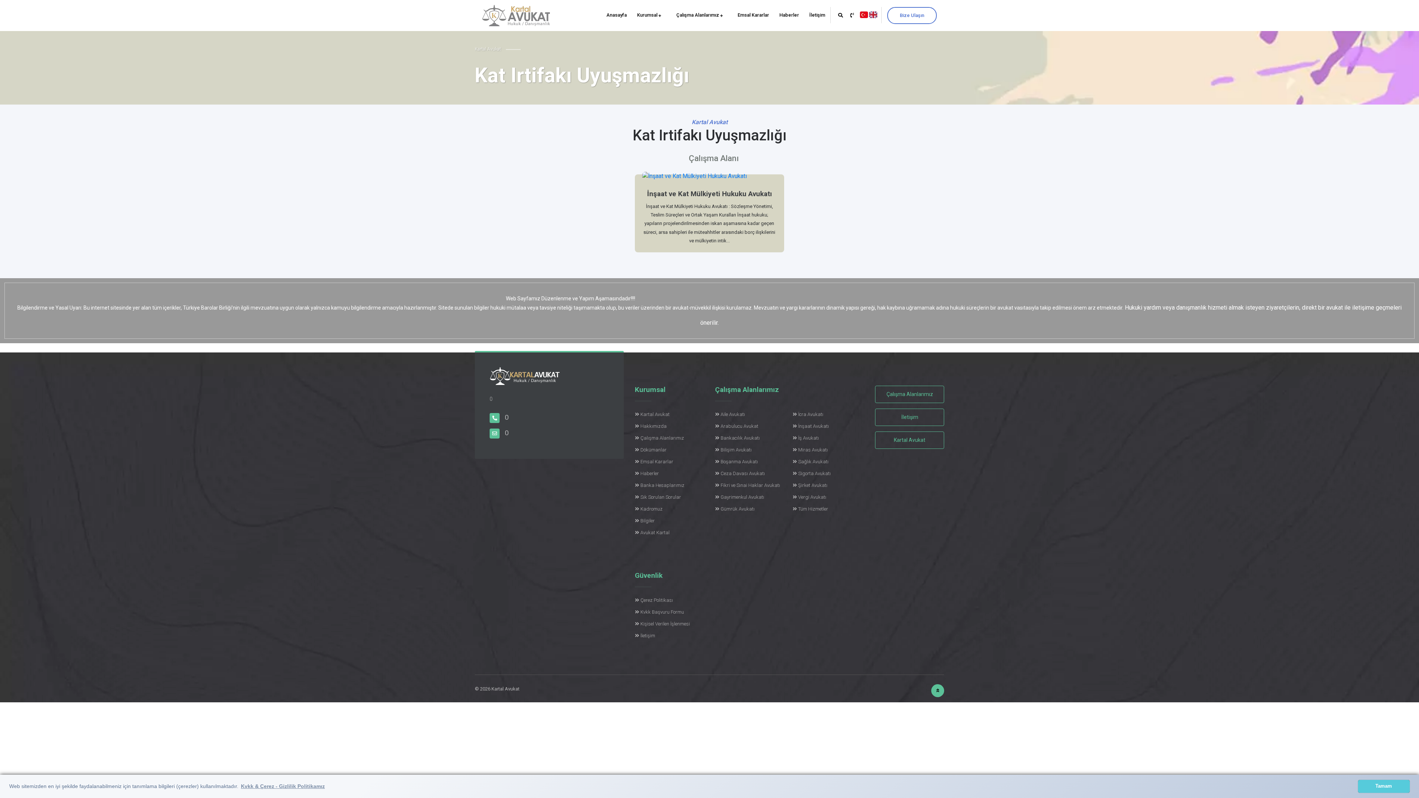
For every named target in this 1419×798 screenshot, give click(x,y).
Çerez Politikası (656, 600)
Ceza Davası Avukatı (743, 473)
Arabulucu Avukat (739, 426)
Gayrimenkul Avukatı (742, 497)
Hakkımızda (653, 426)
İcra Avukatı (810, 414)
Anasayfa (616, 15)
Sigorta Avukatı (814, 473)
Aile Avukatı (733, 414)
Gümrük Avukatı (738, 509)
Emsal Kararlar (753, 15)
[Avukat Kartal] (525, 380)
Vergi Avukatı (812, 497)
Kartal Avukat (655, 414)
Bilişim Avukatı (736, 450)
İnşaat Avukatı (813, 426)
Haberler (789, 15)
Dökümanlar (653, 450)
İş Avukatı (808, 438)
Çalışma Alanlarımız (698, 15)
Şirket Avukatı (812, 485)
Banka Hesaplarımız (662, 485)
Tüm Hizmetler (813, 509)
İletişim (817, 15)
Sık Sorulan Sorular (660, 497)
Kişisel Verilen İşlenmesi (665, 624)
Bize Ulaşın (912, 15)
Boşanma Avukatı (739, 461)
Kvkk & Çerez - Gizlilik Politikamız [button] (283, 786)
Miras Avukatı (813, 450)
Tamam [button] (1383, 786)
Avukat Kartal (655, 532)
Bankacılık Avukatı (740, 438)
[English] (873, 14)
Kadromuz (651, 509)
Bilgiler (647, 521)
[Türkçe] (864, 14)
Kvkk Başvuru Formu (662, 612)
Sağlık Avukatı (813, 461)
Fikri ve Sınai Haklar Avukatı (750, 485)
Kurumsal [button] (648, 15)
